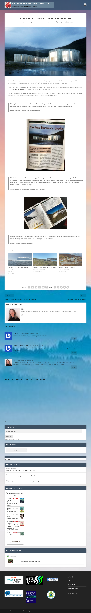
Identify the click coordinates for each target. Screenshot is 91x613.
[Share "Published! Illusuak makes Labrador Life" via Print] (47, 287)
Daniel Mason (12, 511)
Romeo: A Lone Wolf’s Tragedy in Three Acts (21, 470)
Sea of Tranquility (10, 500)
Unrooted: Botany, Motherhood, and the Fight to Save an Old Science (13, 525)
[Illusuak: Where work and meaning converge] (20, 259)
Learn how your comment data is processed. (40, 422)
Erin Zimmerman (13, 530)
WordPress (33, 611)
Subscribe (9, 436)
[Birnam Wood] (22, 519)
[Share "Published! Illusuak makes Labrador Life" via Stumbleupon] (39, 287)
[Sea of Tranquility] (22, 502)
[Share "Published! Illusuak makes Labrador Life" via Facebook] (29, 287)
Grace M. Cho (12, 536)
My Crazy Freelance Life (50, 22)
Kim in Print (39, 22)
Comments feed (73, 588)
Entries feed (71, 584)
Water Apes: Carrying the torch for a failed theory (23, 476)
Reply (74, 338)
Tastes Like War (9, 533)
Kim (25, 22)
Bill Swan (16, 333)
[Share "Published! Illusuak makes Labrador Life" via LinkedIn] (36, 287)
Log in (69, 580)
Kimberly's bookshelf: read (15, 494)
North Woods (9, 509)
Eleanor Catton (13, 518)
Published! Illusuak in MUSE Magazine (45, 267)
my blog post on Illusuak (17, 89)
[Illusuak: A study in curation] (70, 259)
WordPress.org (72, 593)
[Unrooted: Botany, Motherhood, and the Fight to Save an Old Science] (22, 525)
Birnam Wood (9, 515)
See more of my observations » (30, 561)
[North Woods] (22, 512)
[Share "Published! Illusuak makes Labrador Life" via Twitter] (32, 287)
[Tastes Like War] (22, 535)
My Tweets (8, 459)
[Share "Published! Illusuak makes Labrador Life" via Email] (43, 287)
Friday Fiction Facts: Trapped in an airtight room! (23, 482)
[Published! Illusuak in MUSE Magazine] (45, 259)
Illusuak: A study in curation (67, 267)
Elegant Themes (17, 611)
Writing (60, 22)
